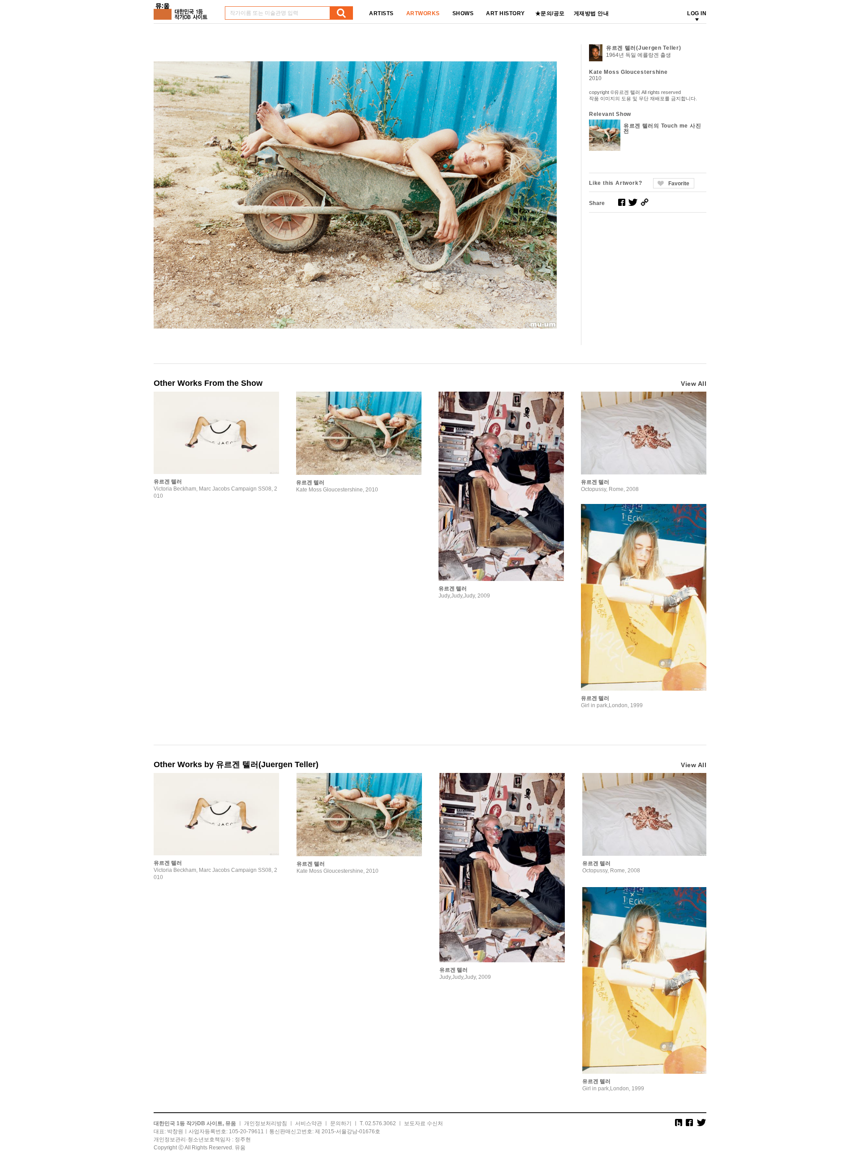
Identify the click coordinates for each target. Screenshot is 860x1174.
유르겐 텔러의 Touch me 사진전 (662, 128)
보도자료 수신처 (423, 1123)
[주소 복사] (645, 202)
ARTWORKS (423, 13)
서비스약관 (308, 1123)
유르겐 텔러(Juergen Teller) (643, 48)
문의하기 (341, 1123)
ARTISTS (381, 13)
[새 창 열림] (621, 202)
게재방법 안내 (591, 13)
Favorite (678, 183)
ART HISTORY (505, 13)
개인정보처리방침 (265, 1123)
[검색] (341, 13)
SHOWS (463, 13)
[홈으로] (182, 8)
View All (693, 383)
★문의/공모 (550, 13)
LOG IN (696, 13)
